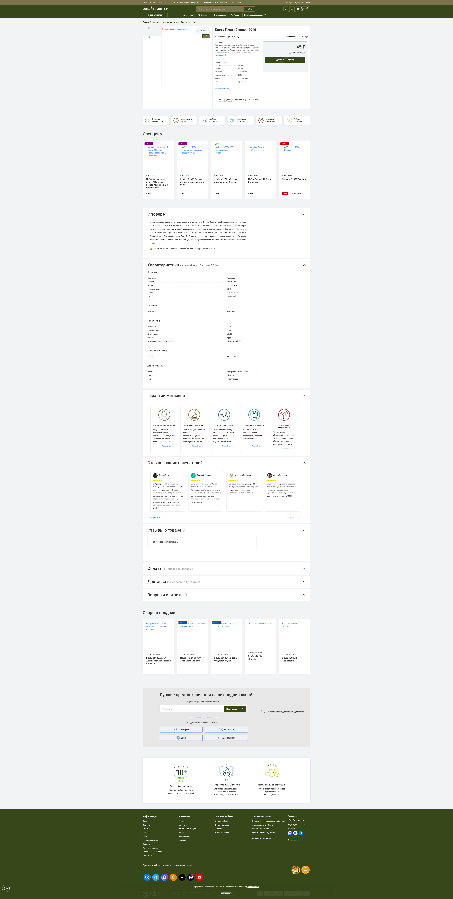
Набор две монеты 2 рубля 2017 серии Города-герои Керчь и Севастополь (157, 183)
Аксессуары (221, 15)
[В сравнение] (229, 37)
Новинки (182, 840)
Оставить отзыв (157, 517)
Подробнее (166, 446)
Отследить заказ (222, 833)
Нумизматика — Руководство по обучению (268, 821)
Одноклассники (229, 738)
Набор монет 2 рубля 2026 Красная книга (190, 659)
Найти (249, 9)
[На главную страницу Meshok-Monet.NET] (155, 8)
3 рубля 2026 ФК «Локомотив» (290, 659)
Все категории (156, 15)
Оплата (172, 3)
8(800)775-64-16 (296, 3)
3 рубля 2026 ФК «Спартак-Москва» (359, 659)
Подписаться (232, 709)
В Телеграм (183, 729)
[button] (226, 214)
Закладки (219, 829)
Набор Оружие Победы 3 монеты (259, 180)
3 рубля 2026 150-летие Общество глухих (225, 659)
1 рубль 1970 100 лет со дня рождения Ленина (225, 180)
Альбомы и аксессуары (188, 829)
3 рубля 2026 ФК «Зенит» (256, 657)
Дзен (183, 738)
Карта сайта (147, 856)
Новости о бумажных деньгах (263, 833)
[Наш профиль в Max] (290, 834)
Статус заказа (183, 3)
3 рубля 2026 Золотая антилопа (327, 659)
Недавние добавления (255, 15)
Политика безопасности (152, 852)
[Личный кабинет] (286, 9)
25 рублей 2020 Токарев (294, 179)
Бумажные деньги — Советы (263, 825)
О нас (145, 3)
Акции (236, 15)
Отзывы (153, 3)
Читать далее (219, 55)
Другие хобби (184, 836)
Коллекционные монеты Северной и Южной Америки (239, 101)
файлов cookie (253, 887)
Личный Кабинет (221, 821)
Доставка (162, 3)
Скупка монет (236, 3)
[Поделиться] (238, 37)
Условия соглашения (151, 848)
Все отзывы (292, 517)
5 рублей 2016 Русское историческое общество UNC (192, 182)
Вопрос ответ (196, 3)
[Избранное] (292, 9)
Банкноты (205, 15)
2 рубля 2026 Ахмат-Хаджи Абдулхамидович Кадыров (158, 661)
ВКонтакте (229, 729)
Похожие (204, 31)
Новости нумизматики (260, 829)
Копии (181, 833)
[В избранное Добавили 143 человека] (234, 37)
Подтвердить (227, 893)
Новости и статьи (211, 3)
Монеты (189, 15)
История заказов (222, 825)
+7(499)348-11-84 (296, 824)
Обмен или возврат (150, 840)
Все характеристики (222, 89)
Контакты (224, 3)
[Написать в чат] (5, 888)
